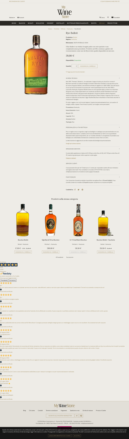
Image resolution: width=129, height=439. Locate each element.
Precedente (59, 257)
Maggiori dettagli (71, 158)
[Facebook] (74, 189)
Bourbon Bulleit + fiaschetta (106, 240)
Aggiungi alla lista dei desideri (76, 72)
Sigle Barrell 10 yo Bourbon (50, 240)
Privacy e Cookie (101, 410)
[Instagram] (81, 416)
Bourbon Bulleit (23, 240)
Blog (24, 410)
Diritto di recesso (88, 410)
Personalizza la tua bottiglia (76, 127)
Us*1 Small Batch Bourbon (78, 240)
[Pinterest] (82, 189)
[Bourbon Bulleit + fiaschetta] (106, 220)
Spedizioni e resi (75, 410)
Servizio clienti (71, 163)
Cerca (103, 17)
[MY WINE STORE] (64, 12)
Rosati (30, 23)
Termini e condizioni (52, 410)
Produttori (112, 23)
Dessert (50, 23)
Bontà (93, 23)
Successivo (69, 257)
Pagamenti (64, 410)
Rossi (14, 23)
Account (21, 17)
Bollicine (40, 23)
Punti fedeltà (71, 177)
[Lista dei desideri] (108, 17)
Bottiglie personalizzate (77, 23)
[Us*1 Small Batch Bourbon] (78, 220)
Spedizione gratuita (73, 149)
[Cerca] (100, 17)
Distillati (60, 23)
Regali (102, 23)
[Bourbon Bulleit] (23, 220)
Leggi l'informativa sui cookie (60, 436)
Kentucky (74, 39)
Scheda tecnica (71, 78)
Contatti (40, 410)
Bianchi (22, 23)
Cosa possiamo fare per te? (110, 1)
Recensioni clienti (17, 1)
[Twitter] (78, 189)
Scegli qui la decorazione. (73, 143)
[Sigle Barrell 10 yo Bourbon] (50, 220)
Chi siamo (32, 410)
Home (50, 29)
